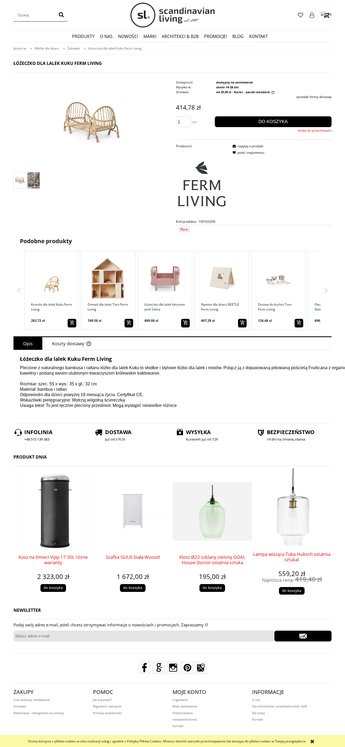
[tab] (27, 343)
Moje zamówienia (184, 706)
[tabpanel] (172, 385)
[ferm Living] (202, 183)
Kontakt (178, 726)
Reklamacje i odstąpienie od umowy (38, 713)
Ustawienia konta (184, 719)
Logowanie (312, 15)
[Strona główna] (172, 15)
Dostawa (19, 706)
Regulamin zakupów (107, 706)
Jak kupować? (102, 700)
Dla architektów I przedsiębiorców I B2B (279, 706)
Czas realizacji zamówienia (31, 700)
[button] (18, 290)
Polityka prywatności (107, 713)
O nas (256, 700)
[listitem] (51, 290)
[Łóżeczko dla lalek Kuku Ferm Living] (20, 180)
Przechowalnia (182, 713)
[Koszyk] (326, 15)
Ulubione (300, 15)
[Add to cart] (72, 323)
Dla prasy (258, 713)
